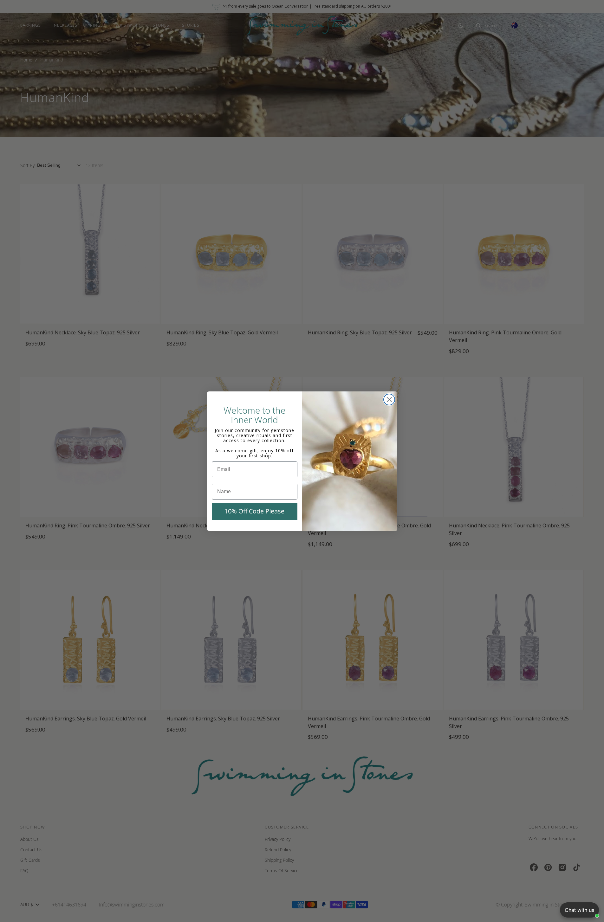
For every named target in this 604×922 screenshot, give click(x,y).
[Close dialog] (389, 399)
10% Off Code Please (254, 511)
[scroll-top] (589, 907)
